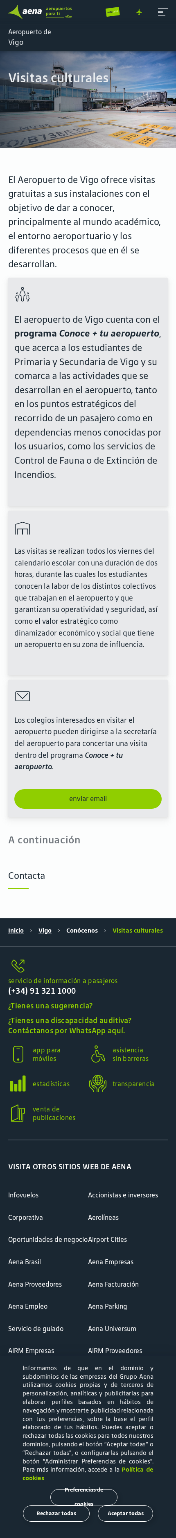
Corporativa (25, 1217)
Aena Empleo (27, 1306)
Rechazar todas (56, 1513)
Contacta (26, 875)
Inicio (16, 930)
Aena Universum (112, 1329)
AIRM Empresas (31, 1351)
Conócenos (82, 930)
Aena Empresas (110, 1262)
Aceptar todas (126, 1513)
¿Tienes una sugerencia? (50, 1005)
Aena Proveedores (35, 1284)
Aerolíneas (103, 1217)
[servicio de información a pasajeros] (88, 967)
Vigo (45, 930)
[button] (163, 12)
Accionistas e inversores (123, 1195)
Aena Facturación (113, 1284)
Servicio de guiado (35, 1329)
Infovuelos (23, 1195)
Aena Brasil (24, 1262)
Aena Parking (107, 1306)
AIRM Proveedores (115, 1351)
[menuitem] (88, 99)
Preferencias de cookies (84, 1497)
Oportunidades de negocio (48, 1239)
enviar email (88, 798)
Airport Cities (107, 1239)
